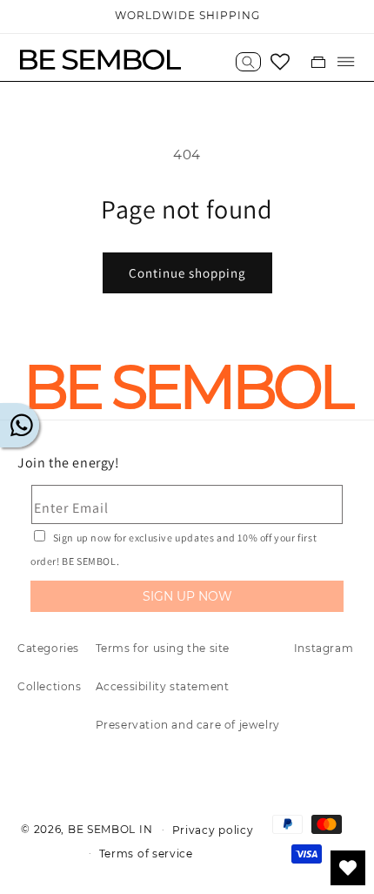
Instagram (323, 648)
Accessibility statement (163, 686)
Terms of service (146, 853)
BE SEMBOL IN (110, 829)
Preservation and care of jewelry (188, 724)
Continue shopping (187, 273)
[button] (248, 61)
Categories (48, 648)
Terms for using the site (163, 648)
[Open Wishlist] (280, 62)
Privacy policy (213, 830)
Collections (49, 686)
